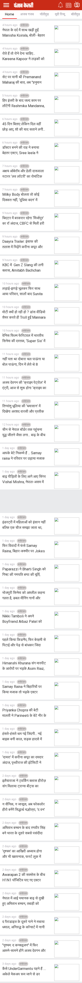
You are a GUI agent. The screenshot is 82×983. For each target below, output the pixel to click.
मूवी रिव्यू (60, 14)
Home (9, 14)
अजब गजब (27, 14)
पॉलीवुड (44, 14)
